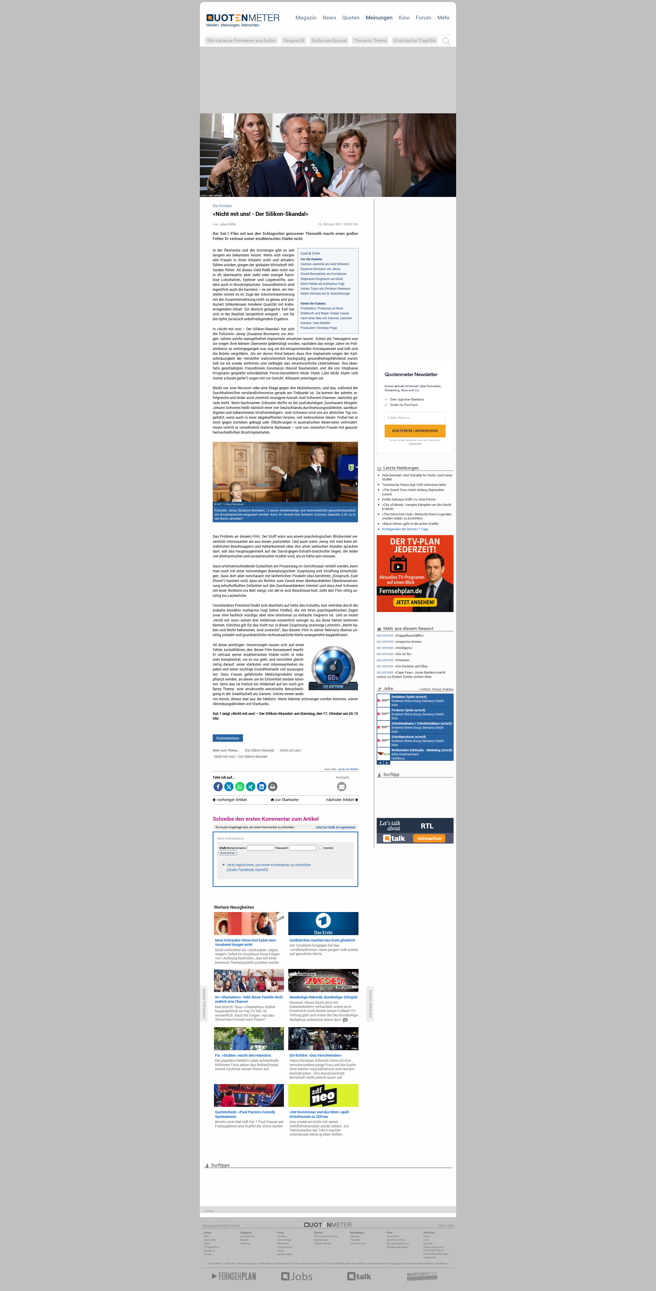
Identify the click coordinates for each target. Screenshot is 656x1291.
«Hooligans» (395, 648)
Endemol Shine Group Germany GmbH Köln (418, 701)
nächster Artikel (340, 799)
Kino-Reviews (358, 1243)
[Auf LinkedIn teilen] (261, 787)
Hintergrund (247, 1236)
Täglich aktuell (322, 1243)
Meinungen (379, 17)
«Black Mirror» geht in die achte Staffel (410, 523)
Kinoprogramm (396, 1263)
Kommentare (228, 737)
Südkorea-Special (329, 40)
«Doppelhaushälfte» (400, 635)
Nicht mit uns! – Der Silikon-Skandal (240, 756)
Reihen (244, 1240)
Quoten (351, 17)
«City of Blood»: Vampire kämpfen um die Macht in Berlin (417, 506)
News (329, 17)
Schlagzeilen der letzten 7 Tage (405, 529)
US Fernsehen (281, 1263)
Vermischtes (284, 1240)
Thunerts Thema (370, 40)
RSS (206, 1236)
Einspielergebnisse (398, 1243)
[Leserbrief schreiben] (341, 787)
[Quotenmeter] (243, 20)
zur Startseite (286, 799)
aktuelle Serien (376, 1263)
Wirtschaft (283, 1243)
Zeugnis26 (293, 40)
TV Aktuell (228, 1263)
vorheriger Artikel (231, 799)
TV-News (282, 1236)
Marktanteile (321, 1240)
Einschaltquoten (312, 1263)
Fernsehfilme (359, 1263)
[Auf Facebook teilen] (218, 787)
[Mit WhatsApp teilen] (239, 787)
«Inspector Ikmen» (399, 641)
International (284, 1247)
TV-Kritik (355, 1240)
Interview (245, 1243)
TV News (296, 1263)
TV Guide (329, 1263)
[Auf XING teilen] (250, 787)
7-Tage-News (211, 1247)
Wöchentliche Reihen (326, 1236)
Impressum (429, 1257)
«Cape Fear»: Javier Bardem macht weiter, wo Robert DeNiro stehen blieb (411, 674)
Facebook (209, 1250)
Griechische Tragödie (415, 40)
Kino (404, 17)
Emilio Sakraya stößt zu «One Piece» (409, 499)
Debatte (354, 1236)
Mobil (207, 1243)
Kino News (215, 1263)
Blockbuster (343, 1263)
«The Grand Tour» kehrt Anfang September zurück (413, 491)
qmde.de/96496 (348, 769)
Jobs (426, 1240)
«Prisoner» (393, 660)
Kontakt (427, 1243)
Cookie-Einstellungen (435, 1253)
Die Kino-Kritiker (396, 1240)
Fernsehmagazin (246, 1263)
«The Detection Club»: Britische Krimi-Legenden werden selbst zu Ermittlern (417, 516)
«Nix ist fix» (394, 654)
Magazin (305, 17)
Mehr (443, 17)
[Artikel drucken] (272, 787)
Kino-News (393, 1236)
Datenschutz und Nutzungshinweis (433, 1248)
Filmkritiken (265, 1263)
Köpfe (280, 1250)
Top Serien (441, 1263)
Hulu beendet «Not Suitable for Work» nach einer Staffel (417, 477)
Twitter (208, 1254)
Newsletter (210, 1240)
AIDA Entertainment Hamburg (422, 754)
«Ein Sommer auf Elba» (402, 666)
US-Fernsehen (285, 1254)
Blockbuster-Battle (397, 1247)
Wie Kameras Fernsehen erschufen (241, 40)
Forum (423, 17)
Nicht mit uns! (290, 750)
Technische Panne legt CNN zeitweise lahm (414, 484)
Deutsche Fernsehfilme (420, 1263)
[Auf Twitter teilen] (228, 787)
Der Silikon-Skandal (259, 750)
